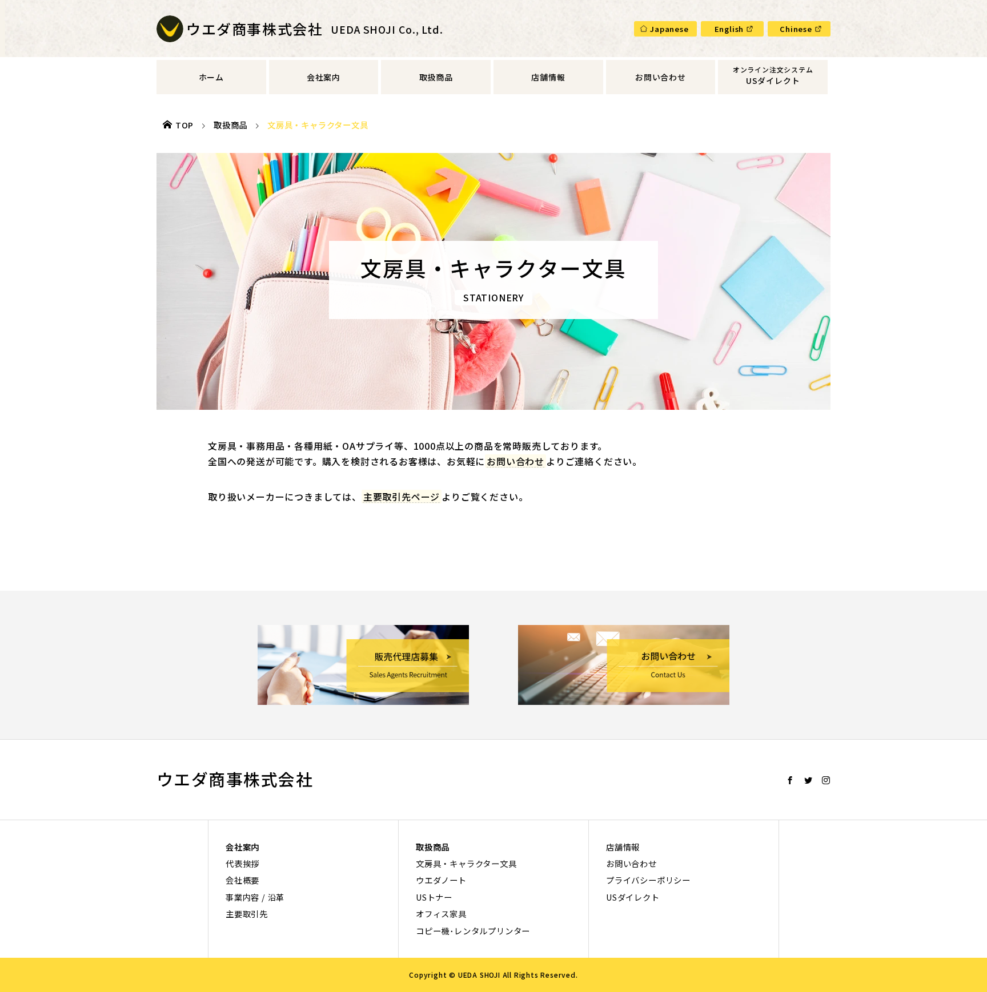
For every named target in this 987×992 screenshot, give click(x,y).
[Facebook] (790, 780)
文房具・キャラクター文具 (466, 863)
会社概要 (242, 880)
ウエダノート (441, 880)
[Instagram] (826, 780)
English (729, 28)
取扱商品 (436, 77)
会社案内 (323, 77)
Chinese (796, 28)
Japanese (669, 28)
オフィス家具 (441, 914)
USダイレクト (773, 80)
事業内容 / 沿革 (255, 897)
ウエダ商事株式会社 (235, 779)
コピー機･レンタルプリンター (473, 931)
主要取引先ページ (401, 496)
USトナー (434, 897)
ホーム (211, 77)
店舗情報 (548, 77)
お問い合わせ (660, 77)
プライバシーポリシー (648, 880)
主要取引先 (247, 914)
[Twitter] (808, 780)
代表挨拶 (242, 863)
